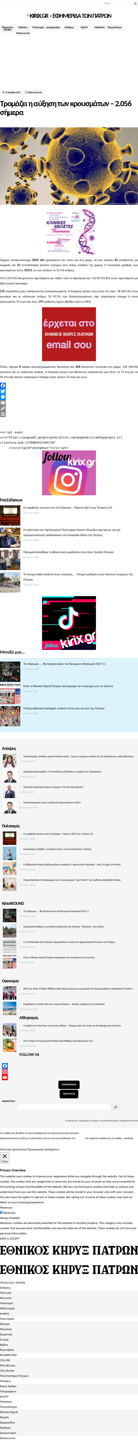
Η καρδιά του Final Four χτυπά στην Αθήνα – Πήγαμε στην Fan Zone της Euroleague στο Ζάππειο (72, 1025)
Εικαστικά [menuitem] (6, 1334)
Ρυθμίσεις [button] (5, 1143)
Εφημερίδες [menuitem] (7, 1422)
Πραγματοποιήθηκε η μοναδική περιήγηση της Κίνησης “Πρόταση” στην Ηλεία (63, 926)
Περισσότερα (114, 27)
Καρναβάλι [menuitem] (7, 1349)
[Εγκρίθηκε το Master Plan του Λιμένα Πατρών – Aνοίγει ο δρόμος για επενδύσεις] (9, 1009)
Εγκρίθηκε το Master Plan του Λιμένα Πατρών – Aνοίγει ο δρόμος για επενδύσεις (64, 1004)
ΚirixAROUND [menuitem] (8, 1355)
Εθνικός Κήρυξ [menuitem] (9, 1412)
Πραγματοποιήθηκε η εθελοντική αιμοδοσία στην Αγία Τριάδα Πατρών (68, 552)
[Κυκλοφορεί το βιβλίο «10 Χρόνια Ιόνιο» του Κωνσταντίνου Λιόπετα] (9, 854)
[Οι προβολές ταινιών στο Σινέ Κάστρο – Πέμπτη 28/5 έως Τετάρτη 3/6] (10, 516)
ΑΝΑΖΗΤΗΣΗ (8, 1101)
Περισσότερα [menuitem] (8, 1407)
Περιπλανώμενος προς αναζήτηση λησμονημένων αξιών (52, 802)
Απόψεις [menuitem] (5, 1381)
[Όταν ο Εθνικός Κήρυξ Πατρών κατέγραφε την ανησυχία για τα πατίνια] (10, 695)
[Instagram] (69, 1072)
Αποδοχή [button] (128, 1138)
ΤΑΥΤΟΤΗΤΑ (69, 1094)
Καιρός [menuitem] (4, 1417)
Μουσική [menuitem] (6, 1329)
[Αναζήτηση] (115, 1107)
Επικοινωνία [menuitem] (7, 1438)
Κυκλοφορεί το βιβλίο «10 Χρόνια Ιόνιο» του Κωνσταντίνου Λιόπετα (57, 849)
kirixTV (84, 27)
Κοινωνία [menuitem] (6, 1298)
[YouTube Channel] (69, 1077)
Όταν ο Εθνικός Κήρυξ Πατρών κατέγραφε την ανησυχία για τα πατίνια (68, 686)
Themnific (134, 1121)
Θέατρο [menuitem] (5, 1324)
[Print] (69, 414)
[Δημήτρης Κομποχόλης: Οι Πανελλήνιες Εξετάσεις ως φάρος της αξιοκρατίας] (9, 777)
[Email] (69, 403)
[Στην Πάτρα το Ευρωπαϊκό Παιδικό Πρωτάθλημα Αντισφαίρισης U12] (9, 1046)
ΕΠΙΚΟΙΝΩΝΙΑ (69, 1084)
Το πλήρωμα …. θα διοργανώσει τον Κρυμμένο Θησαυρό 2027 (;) (64, 664)
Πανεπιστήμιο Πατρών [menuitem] (14, 1375)
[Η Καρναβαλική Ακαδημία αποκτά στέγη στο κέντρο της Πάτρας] (10, 717)
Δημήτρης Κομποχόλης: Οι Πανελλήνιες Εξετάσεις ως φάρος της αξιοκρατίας (62, 771)
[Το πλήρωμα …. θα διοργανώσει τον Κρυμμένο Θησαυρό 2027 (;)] (10, 673)
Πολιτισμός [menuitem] (7, 1318)
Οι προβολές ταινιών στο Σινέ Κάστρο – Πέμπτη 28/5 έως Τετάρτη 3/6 (67, 507)
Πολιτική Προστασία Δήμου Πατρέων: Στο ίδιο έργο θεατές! (53, 787)
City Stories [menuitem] (7, 1370)
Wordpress (114, 1121)
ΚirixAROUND (53, 27)
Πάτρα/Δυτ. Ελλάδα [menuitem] (12, 1282)
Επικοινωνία (22, 33)
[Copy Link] (69, 408)
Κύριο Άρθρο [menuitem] (8, 1386)
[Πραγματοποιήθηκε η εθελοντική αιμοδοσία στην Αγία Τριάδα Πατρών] (10, 561)
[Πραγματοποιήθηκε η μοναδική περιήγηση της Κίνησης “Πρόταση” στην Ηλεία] (9, 932)
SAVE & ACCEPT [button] (9, 1238)
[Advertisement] (69, 68)
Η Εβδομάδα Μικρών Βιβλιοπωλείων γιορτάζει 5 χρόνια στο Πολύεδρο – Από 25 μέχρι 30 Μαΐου (72, 864)
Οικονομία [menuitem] (6, 1303)
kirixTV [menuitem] (4, 1396)
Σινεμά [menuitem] (4, 1339)
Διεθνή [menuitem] (4, 1313)
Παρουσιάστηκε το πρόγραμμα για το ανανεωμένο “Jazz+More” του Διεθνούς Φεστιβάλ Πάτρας (72, 880)
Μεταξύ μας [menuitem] (7, 1365)
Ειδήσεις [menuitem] (5, 1287)
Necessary (9, 1212)
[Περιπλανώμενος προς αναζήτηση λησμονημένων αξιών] (9, 807)
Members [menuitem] (6, 1401)
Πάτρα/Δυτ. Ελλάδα (8, 28)
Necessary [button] (6, 1207)
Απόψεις (69, 27)
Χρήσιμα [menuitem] (5, 1427)
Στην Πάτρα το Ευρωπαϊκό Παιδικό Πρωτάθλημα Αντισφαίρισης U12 (58, 1041)
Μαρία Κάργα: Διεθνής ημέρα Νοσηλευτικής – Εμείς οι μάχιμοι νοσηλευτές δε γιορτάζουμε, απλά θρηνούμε (78, 756)
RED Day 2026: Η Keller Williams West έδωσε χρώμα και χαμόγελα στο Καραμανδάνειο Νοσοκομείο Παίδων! (78, 989)
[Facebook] (69, 385)
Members (100, 27)
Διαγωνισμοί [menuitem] (8, 1433)
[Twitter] (69, 391)
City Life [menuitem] (5, 1360)
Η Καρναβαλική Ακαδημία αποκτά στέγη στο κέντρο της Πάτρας (64, 708)
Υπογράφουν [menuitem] (8, 1391)
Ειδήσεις (23, 27)
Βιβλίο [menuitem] (4, 1344)
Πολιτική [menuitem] (5, 1292)
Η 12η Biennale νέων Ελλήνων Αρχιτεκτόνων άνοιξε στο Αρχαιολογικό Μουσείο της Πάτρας (69, 942)
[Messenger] (69, 397)
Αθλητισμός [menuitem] (7, 1308)
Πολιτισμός (38, 27)
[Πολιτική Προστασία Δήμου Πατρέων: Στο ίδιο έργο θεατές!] (9, 792)
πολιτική (80, 1138)
